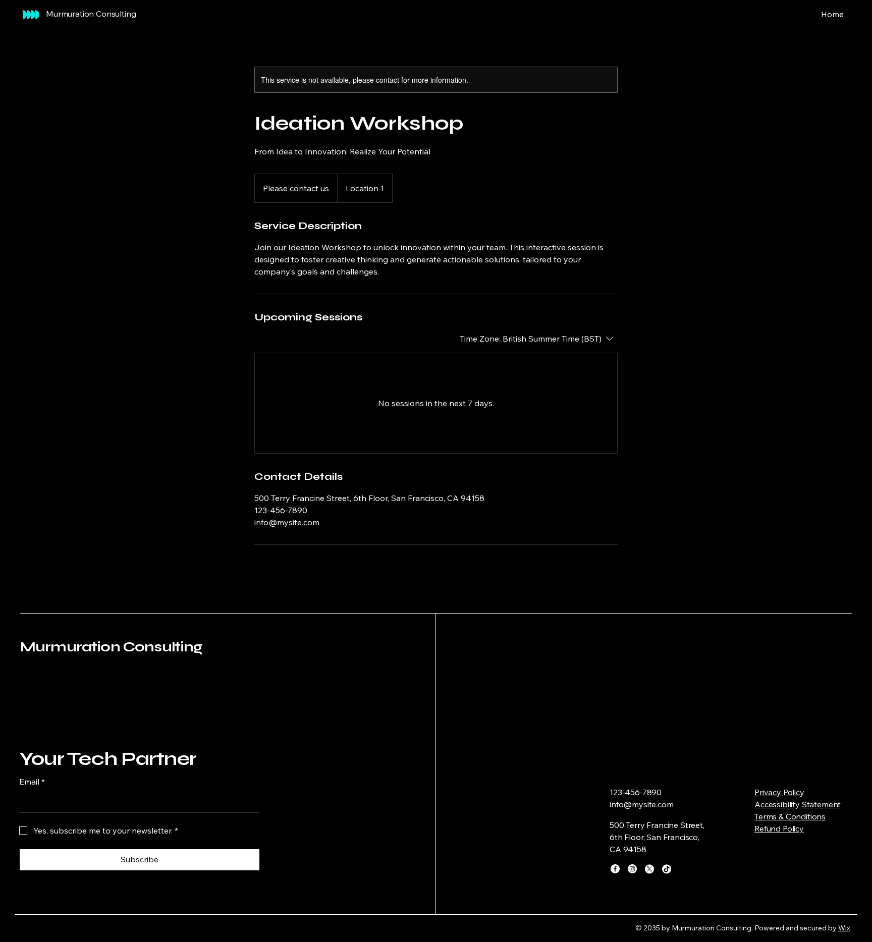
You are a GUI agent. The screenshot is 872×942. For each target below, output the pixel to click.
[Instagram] (632, 868)
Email (32, 782)
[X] (649, 868)
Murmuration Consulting (111, 646)
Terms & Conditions (790, 816)
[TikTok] (666, 868)
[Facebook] (615, 868)
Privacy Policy (779, 792)
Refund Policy (779, 828)
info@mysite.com (642, 804)
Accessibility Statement (797, 804)
